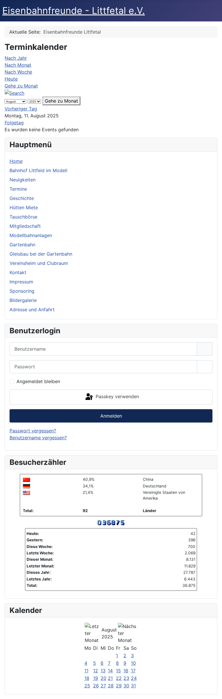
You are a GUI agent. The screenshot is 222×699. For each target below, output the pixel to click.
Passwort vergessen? (33, 431)
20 (103, 678)
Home (16, 161)
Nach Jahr (16, 58)
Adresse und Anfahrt (32, 309)
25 (87, 686)
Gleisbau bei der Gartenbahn (41, 254)
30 (126, 686)
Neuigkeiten (23, 180)
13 (103, 670)
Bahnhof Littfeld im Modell (38, 170)
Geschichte (22, 198)
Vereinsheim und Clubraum (39, 263)
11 (86, 670)
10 (133, 663)
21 (110, 678)
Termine (18, 189)
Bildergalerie (23, 300)
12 (95, 670)
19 (95, 678)
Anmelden (111, 416)
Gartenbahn (22, 244)
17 (133, 670)
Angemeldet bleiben (38, 381)
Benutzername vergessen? (38, 437)
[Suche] (14, 93)
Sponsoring (22, 291)
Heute (11, 79)
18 (86, 678)
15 (118, 670)
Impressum (21, 282)
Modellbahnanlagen (31, 235)
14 (110, 670)
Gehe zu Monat (21, 86)
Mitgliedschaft (25, 226)
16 (125, 670)
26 (96, 686)
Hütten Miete (24, 207)
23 (126, 678)
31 (133, 686)
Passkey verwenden (116, 396)
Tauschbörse (23, 217)
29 (119, 686)
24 (134, 678)
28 (111, 686)
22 (119, 678)
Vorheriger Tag (21, 109)
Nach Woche (18, 72)
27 (103, 686)
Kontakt (18, 272)
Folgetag (14, 122)
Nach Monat (18, 65)
